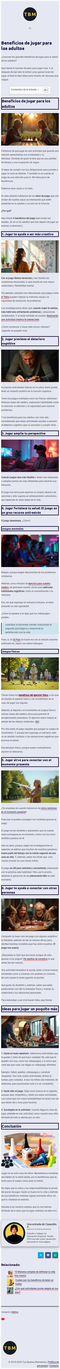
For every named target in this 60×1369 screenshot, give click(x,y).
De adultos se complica (35, 959)
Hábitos (14, 1312)
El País (16, 639)
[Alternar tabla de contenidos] (44, 90)
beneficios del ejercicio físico (33, 695)
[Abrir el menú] (30, 28)
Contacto (54, 1365)
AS (37, 721)
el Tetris (5, 297)
